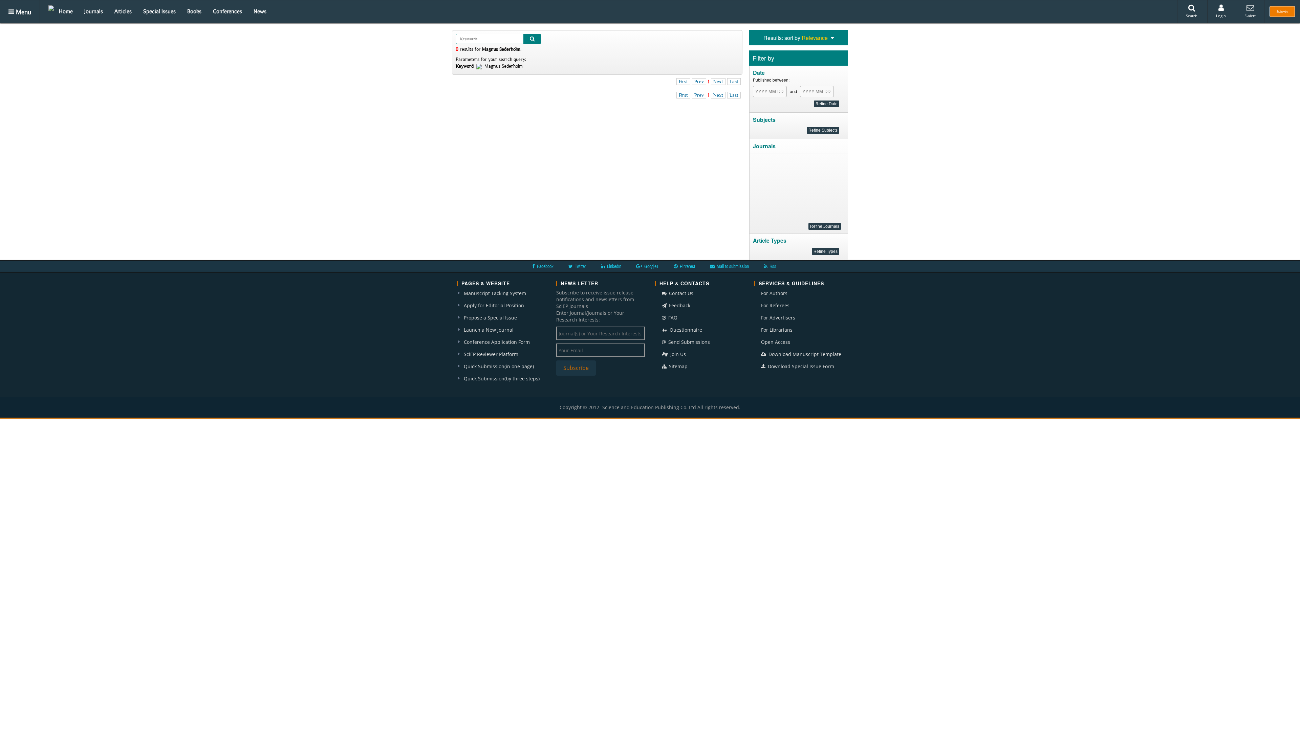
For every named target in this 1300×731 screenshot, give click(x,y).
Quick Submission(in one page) (499, 366)
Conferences (227, 11)
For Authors (774, 293)
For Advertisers (778, 317)
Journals (93, 11)
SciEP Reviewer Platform (491, 354)
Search (1191, 15)
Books (194, 11)
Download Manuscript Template (804, 354)
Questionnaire (685, 330)
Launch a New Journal (489, 330)
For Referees (775, 305)
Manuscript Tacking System (495, 293)
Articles (123, 11)
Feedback (679, 305)
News (260, 11)
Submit (1282, 11)
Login (1221, 15)
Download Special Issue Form (800, 366)
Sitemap (678, 366)
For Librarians (777, 330)
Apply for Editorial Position (494, 305)
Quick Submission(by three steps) (502, 378)
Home (66, 11)
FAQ (672, 317)
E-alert (1250, 15)
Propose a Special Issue (490, 317)
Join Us (677, 354)
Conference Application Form (497, 342)
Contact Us (680, 293)
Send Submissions (688, 342)
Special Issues (159, 11)
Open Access (775, 342)
